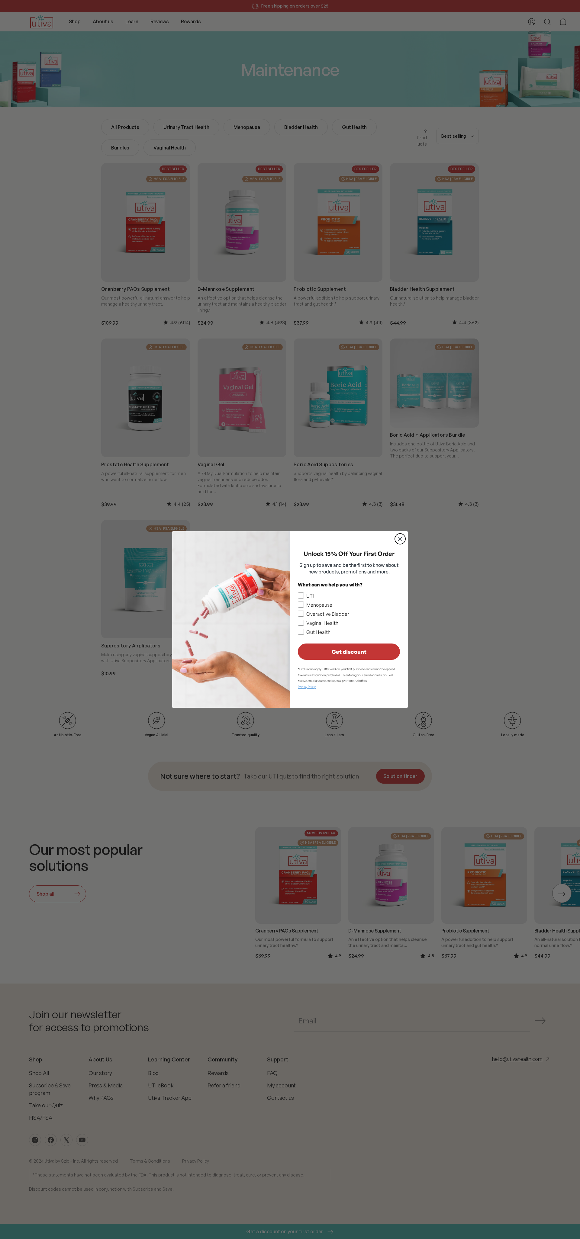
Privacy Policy (307, 687)
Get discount (349, 651)
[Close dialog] (400, 539)
